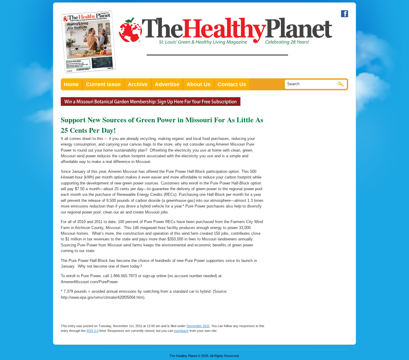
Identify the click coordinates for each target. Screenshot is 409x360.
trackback (181, 330)
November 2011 (198, 326)
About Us (198, 84)
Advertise (167, 84)
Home (71, 84)
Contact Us (232, 84)
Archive (138, 84)
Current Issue (103, 84)
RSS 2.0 (93, 330)
